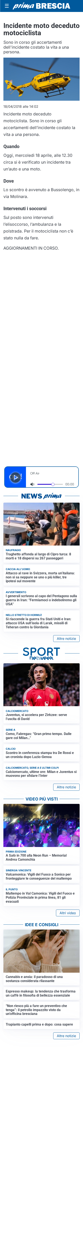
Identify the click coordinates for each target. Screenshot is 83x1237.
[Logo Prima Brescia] (41, 6)
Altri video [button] (68, 913)
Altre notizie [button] (66, 638)
